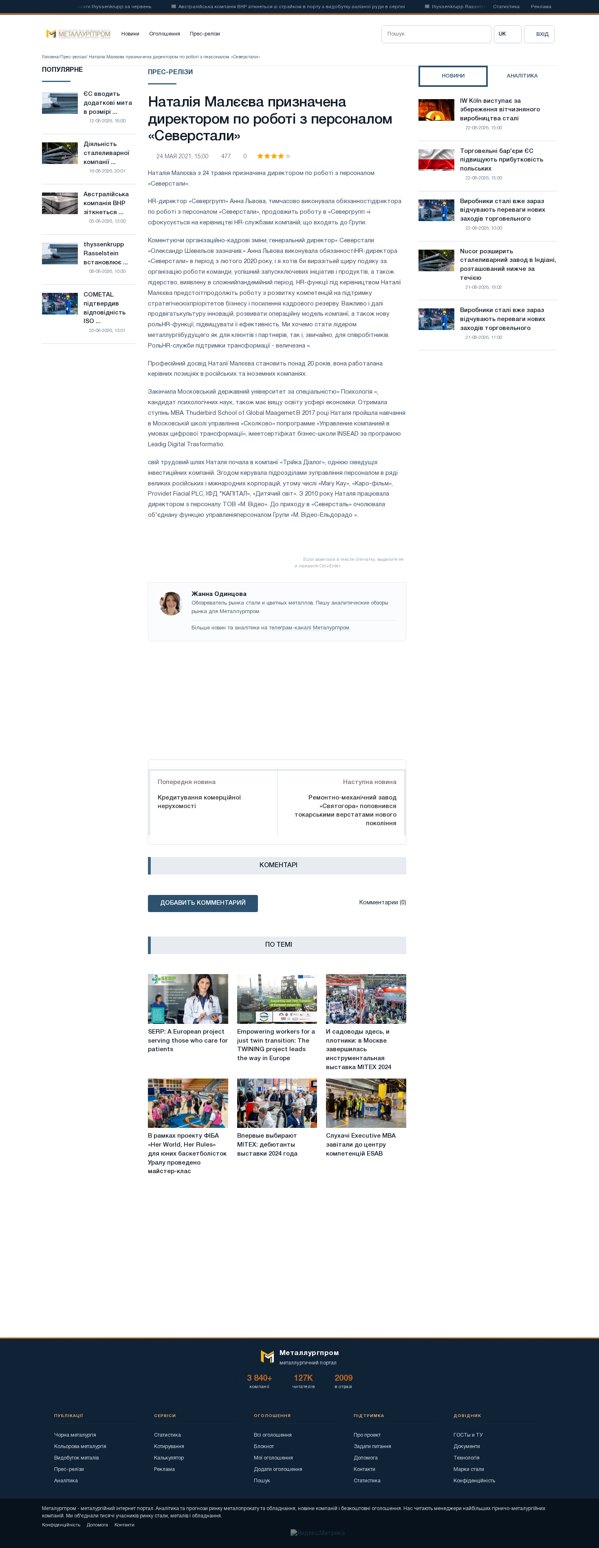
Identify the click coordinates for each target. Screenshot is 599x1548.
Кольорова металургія (80, 1446)
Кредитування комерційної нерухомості (199, 802)
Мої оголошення (273, 1458)
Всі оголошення (273, 1435)
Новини (130, 34)
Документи (467, 1446)
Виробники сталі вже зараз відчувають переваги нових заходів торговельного (502, 210)
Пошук (262, 1481)
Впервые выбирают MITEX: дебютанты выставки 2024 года (267, 1145)
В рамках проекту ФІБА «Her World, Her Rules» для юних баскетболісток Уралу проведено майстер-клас (187, 1153)
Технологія (467, 1458)
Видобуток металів (76, 1458)
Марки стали (469, 1469)
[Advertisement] (277, 698)
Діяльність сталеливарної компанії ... (106, 153)
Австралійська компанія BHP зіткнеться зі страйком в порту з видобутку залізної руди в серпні (273, 7)
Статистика (506, 7)
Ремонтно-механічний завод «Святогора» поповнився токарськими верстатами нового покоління (345, 810)
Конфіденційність (474, 1481)
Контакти (364, 1469)
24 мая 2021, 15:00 (182, 156)
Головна (50, 57)
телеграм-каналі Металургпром (309, 628)
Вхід (542, 34)
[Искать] (482, 34)
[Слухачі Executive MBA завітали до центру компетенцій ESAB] (366, 1103)
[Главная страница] (76, 34)
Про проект (367, 1435)
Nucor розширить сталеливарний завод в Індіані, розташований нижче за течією (508, 265)
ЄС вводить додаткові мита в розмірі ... (108, 103)
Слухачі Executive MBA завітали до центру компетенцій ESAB (361, 1145)
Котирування (169, 1446)
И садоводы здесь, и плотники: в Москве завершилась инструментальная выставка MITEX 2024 (358, 1049)
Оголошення (164, 34)
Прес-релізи (205, 34)
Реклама (541, 7)
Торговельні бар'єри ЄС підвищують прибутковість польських (501, 160)
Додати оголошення (278, 1469)
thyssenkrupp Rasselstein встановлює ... (106, 254)
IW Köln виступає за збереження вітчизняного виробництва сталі (500, 110)
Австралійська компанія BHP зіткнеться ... (106, 203)
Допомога (366, 1458)
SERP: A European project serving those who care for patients (188, 1041)
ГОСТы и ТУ (468, 1435)
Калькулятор (169, 1458)
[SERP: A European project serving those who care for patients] (188, 999)
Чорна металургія (75, 1435)
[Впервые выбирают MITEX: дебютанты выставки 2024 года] (277, 1103)
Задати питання (372, 1446)
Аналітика (66, 1481)
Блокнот (264, 1446)
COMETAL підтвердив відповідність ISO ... (105, 308)
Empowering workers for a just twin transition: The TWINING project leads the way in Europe (276, 1045)
